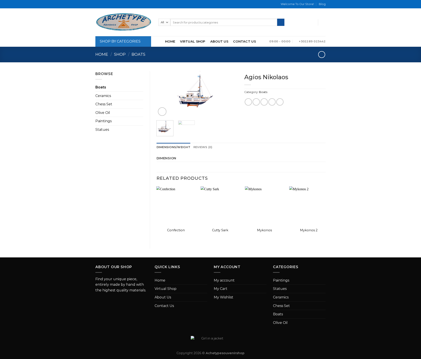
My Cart (220, 289)
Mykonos (264, 230)
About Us (219, 41)
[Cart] (323, 22)
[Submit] (280, 22)
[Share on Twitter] (256, 102)
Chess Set (103, 104)
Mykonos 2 (309, 230)
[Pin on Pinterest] (272, 102)
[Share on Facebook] (248, 102)
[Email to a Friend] (264, 102)
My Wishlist (223, 297)
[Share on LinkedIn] (280, 102)
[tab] (173, 147)
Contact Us (244, 41)
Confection (176, 230)
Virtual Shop (192, 41)
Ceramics (103, 96)
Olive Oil (102, 113)
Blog (322, 4)
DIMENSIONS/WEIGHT (173, 147)
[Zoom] (162, 111)
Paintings (103, 121)
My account (224, 280)
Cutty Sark (220, 230)
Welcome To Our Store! (297, 4)
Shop (120, 54)
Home (170, 41)
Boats (138, 54)
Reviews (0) (202, 147)
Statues (102, 129)
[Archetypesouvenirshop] (123, 22)
